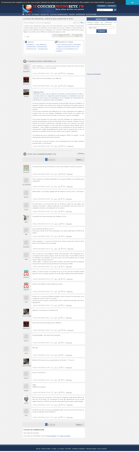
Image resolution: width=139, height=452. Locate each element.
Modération (80, 14)
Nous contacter (102, 448)
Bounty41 (26, 172)
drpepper (36, 92)
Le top (28, 14)
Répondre (70, 73)
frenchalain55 (26, 184)
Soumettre (45, 14)
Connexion (111, 6)
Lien (55, 73)
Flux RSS (68, 448)
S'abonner (81, 153)
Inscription (101, 6)
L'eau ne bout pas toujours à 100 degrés (69, 44)
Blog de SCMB (91, 14)
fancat (26, 403)
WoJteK (26, 96)
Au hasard (35, 14)
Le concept (60, 448)
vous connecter (51, 436)
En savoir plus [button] (110, 2)
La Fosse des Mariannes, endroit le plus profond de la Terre (48, 19)
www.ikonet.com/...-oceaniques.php (36, 49)
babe (26, 222)
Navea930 (26, 71)
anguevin (26, 277)
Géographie (47, 22)
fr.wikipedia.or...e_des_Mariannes (36, 44)
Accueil (38, 448)
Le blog (54, 448)
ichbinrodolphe (26, 316)
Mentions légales (91, 448)
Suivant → (79, 159)
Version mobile (46, 448)
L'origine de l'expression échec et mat (68, 46)
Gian (26, 415)
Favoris (72, 14)
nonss (26, 353)
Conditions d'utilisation (78, 448)
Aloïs (26, 259)
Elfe (26, 234)
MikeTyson (26, 84)
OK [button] (132, 2)
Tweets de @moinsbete (94, 74)
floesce (32, 22)
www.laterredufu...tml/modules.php (36, 46)
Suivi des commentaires (59, 14)
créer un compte (65, 436)
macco (26, 209)
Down (62, 73)
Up (59, 73)
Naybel (26, 390)
